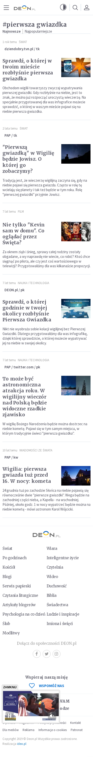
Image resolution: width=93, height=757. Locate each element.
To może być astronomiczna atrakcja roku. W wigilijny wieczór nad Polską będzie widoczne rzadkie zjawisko (24, 396)
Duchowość (57, 586)
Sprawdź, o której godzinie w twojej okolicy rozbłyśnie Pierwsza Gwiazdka (26, 311)
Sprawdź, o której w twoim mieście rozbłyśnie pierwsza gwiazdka (27, 70)
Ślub (6, 623)
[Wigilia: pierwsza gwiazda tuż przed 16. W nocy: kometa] (76, 476)
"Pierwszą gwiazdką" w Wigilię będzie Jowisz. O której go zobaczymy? (28, 159)
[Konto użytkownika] (87, 7)
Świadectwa (57, 604)
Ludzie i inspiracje (63, 614)
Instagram (57, 654)
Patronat (77, 730)
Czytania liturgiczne (20, 595)
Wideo (52, 576)
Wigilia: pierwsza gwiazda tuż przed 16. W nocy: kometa (26, 475)
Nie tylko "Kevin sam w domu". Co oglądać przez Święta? (23, 233)
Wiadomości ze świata (35, 450)
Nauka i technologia (33, 283)
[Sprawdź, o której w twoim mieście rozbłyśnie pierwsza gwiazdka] (76, 67)
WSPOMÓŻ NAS (51, 685)
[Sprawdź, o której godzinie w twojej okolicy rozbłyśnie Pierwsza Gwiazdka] (76, 308)
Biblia (52, 595)
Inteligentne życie (63, 558)
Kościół (8, 567)
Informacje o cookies (52, 730)
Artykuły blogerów (19, 604)
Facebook (37, 654)
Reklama (28, 730)
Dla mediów (10, 730)
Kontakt (75, 723)
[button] (63, 7)
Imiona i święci (60, 623)
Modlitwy (11, 633)
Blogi (7, 576)
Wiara (52, 548)
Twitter (47, 654)
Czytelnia (55, 567)
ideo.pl (21, 744)
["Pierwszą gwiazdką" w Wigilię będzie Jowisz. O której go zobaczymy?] (76, 154)
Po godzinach (14, 558)
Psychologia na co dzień (23, 614)
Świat (23, 42)
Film (21, 211)
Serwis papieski (16, 586)
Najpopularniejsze (38, 31)
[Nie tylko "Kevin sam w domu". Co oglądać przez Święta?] (76, 231)
